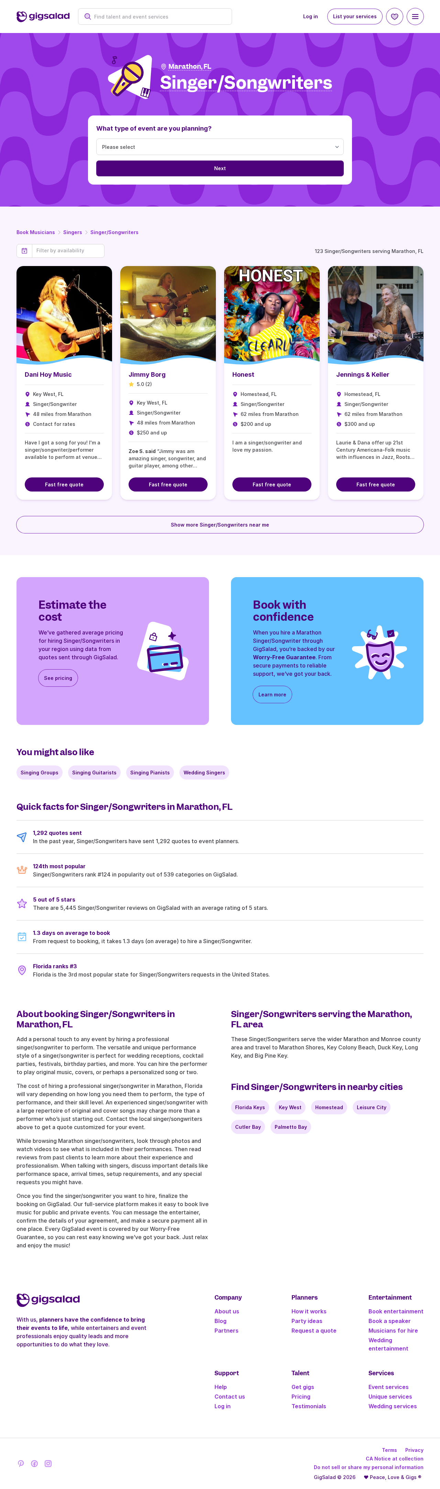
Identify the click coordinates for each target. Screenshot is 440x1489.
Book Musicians (35, 232)
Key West (290, 1107)
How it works (309, 1311)
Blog (220, 1320)
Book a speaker (389, 1320)
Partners (226, 1330)
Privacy (414, 1450)
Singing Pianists (150, 772)
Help (220, 1386)
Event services (388, 1386)
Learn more (272, 694)
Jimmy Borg (147, 374)
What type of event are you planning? (154, 128)
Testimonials (309, 1406)
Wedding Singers (204, 772)
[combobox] (158, 16)
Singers (72, 232)
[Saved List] (394, 16)
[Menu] (415, 16)
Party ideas (307, 1320)
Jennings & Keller (362, 374)
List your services (355, 16)
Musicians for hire (393, 1330)
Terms (389, 1450)
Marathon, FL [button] (189, 66)
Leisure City (371, 1107)
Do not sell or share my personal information (369, 1467)
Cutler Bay (248, 1127)
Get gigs (303, 1386)
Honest (243, 374)
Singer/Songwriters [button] (246, 83)
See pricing (58, 678)
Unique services (390, 1396)
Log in (310, 16)
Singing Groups (39, 772)
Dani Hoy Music (48, 374)
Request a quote (314, 1330)
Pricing (301, 1396)
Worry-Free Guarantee (284, 657)
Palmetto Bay (291, 1127)
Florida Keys (250, 1107)
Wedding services (392, 1406)
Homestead (329, 1107)
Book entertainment (396, 1311)
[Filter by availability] (68, 250)
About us (226, 1311)
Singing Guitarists (94, 772)
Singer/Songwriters (114, 232)
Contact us (229, 1396)
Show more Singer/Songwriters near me (220, 525)
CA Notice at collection (395, 1459)
